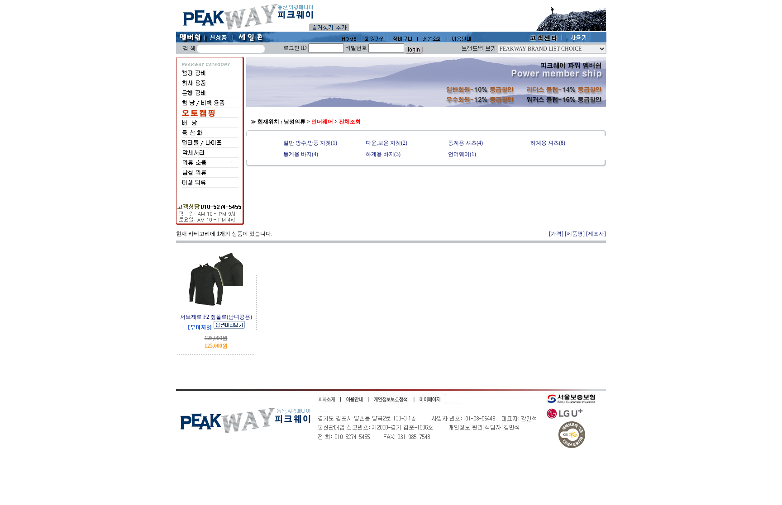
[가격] (556, 234)
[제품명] (575, 234)
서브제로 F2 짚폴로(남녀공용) (216, 317)
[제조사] (596, 234)
